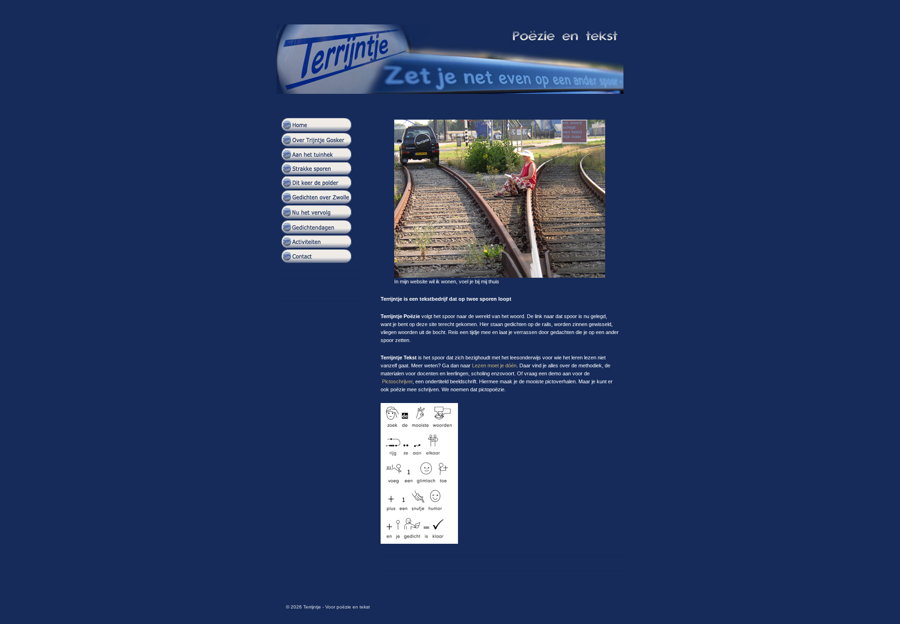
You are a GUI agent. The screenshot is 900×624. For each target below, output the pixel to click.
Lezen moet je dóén (494, 365)
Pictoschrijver (397, 381)
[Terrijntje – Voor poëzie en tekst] (450, 59)
